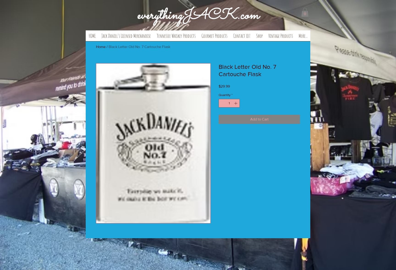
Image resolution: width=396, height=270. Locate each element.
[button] (126, 37)
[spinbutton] (229, 103)
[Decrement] (222, 103)
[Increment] (236, 103)
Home (101, 47)
